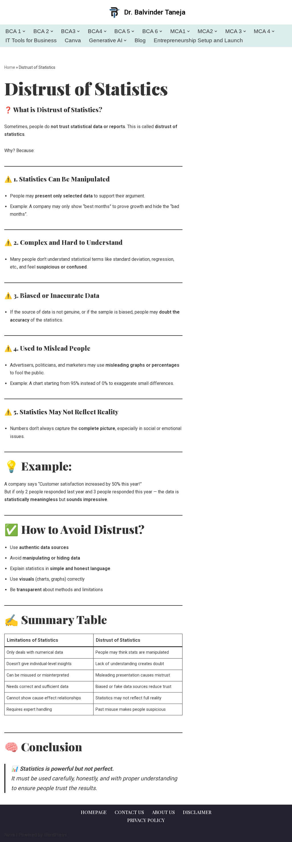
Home (9, 67)
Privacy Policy (146, 820)
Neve (9, 834)
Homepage (94, 812)
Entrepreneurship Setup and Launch (198, 40)
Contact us (129, 812)
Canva (73, 40)
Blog (140, 40)
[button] (24, 31)
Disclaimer (197, 812)
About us (163, 812)
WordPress (55, 834)
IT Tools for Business (31, 40)
